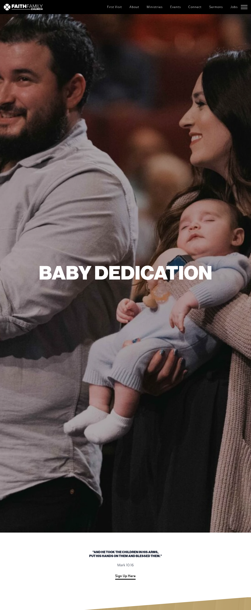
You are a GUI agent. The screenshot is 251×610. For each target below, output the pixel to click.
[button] (244, 7)
